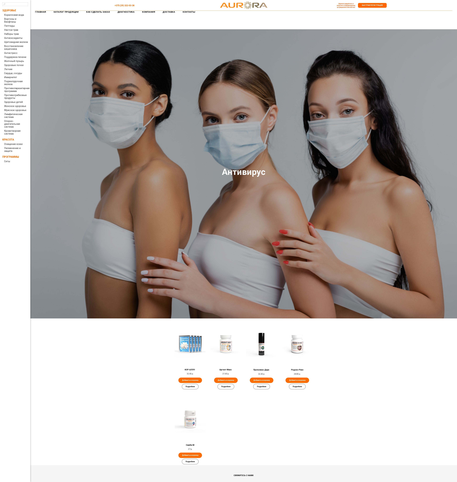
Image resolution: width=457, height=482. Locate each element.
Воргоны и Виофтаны (10, 20)
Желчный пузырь (14, 61)
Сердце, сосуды (13, 73)
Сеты (7, 161)
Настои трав (11, 29)
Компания (148, 12)
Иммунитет (10, 77)
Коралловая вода (14, 14)
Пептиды (9, 25)
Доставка (169, 12)
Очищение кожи (13, 144)
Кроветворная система (12, 132)
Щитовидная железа (16, 42)
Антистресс (10, 53)
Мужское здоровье (15, 110)
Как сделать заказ (98, 12)
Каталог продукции (66, 12)
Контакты (189, 12)
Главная (40, 12)
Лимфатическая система (13, 115)
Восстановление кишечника (13, 47)
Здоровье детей (13, 102)
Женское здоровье (15, 106)
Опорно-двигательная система (12, 124)
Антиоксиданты (13, 38)
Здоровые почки (13, 65)
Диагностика (126, 12)
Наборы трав (11, 33)
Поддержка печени (15, 57)
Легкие (8, 69)
